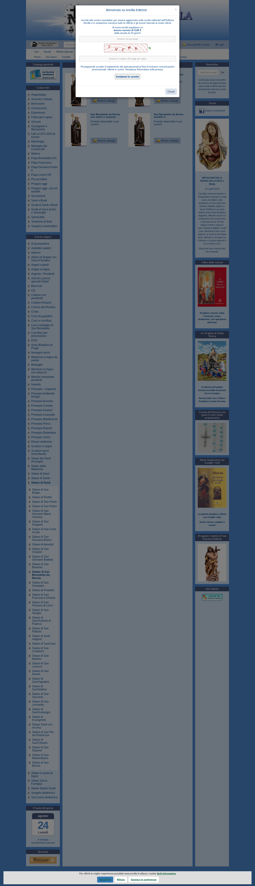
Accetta (105, 879)
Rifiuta (121, 879)
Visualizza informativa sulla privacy (144, 69)
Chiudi (171, 91)
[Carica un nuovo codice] (149, 48)
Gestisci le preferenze (143, 879)
